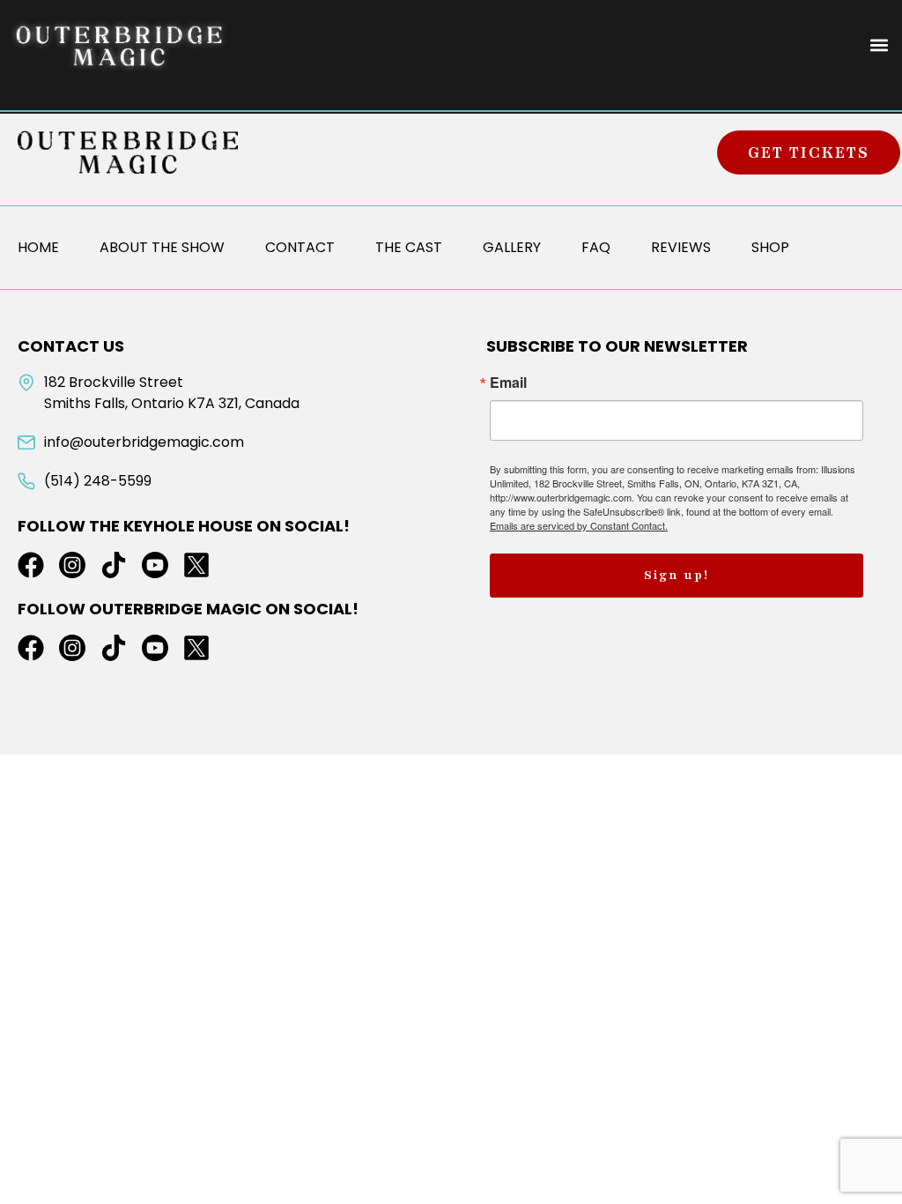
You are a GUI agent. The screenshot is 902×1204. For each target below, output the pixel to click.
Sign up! (676, 575)
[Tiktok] (113, 565)
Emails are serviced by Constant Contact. (579, 525)
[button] (878, 45)
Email (508, 382)
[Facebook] (31, 565)
